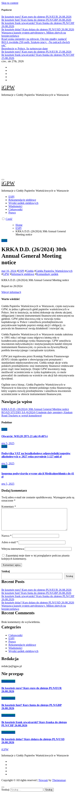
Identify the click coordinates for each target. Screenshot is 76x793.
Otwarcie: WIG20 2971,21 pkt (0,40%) (24, 436)
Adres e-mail (9, 542)
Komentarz (8, 506)
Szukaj (5, 571)
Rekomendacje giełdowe (22, 199)
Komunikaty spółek (47, 274)
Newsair (43, 780)
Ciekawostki (15, 209)
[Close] (2, 787)
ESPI (11, 196)
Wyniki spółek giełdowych (23, 203)
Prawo (12, 212)
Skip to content (9, 2)
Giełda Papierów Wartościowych (54, 270)
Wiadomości (15, 206)
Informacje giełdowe (22, 274)
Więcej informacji (11, 292)
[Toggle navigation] (2, 179)
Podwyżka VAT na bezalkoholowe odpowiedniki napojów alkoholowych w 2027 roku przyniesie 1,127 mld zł (36, 455)
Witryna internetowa (12, 548)
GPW (6, 274)
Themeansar (59, 780)
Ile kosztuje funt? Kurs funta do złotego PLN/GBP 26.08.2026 (36, 592)
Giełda (30, 270)
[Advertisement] (38, 137)
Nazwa (6, 535)
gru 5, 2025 (7, 443)
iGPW (8, 87)
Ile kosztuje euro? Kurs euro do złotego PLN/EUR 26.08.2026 (36, 589)
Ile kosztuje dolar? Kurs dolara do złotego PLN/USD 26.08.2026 (37, 602)
